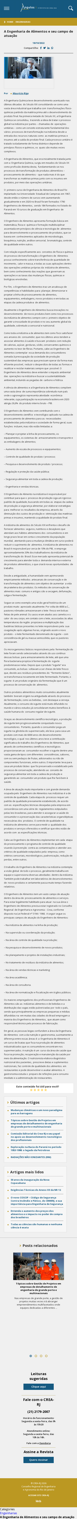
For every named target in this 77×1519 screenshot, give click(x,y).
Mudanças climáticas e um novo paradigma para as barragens (36, 1111)
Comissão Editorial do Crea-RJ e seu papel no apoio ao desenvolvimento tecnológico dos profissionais (36, 1137)
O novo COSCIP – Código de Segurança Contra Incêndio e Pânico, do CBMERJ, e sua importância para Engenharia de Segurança (37, 1201)
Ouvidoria (45, 1443)
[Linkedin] (48, 48)
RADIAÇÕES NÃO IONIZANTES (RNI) (31, 1157)
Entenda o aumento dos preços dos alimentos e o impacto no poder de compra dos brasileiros (36, 1214)
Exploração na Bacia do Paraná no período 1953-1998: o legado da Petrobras (36, 1148)
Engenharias (23, 21)
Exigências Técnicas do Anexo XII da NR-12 (36, 1189)
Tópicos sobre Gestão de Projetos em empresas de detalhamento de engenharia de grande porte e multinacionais (36, 1123)
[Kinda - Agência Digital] (38, 1501)
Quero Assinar (38, 1459)
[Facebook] (41, 48)
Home (10, 21)
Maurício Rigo (20, 93)
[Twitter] (44, 48)
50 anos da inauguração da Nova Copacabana (30, 1181)
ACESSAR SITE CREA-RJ (38, 1495)
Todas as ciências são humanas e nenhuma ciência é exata (36, 1226)
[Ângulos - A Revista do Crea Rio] (39, 8)
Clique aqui (38, 1386)
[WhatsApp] (52, 48)
